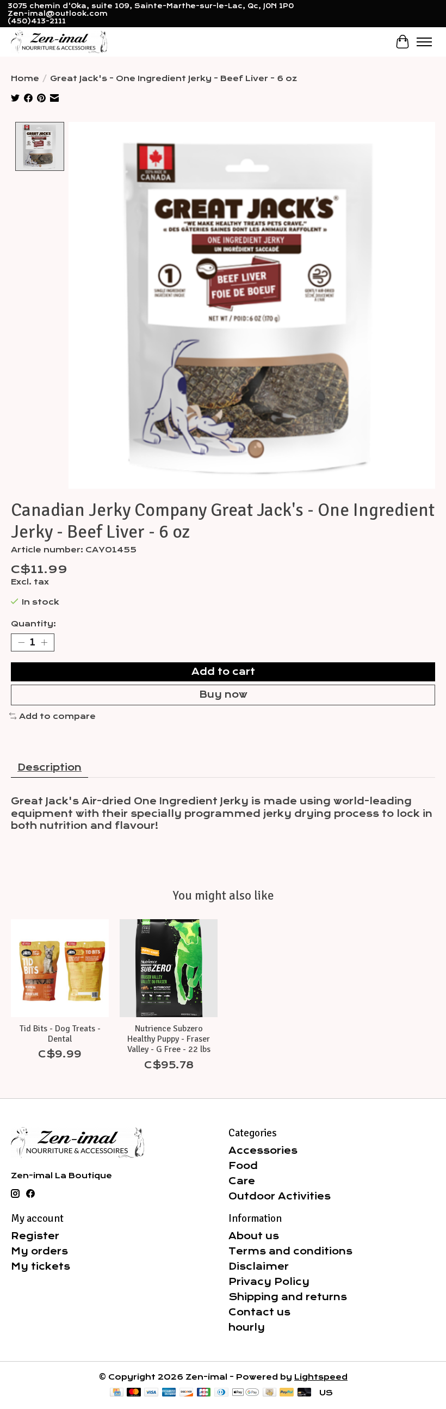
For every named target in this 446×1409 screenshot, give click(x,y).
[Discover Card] (186, 1393)
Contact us (259, 1312)
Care (241, 1181)
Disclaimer (258, 1266)
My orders (39, 1251)
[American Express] (169, 1393)
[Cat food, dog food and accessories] (59, 41)
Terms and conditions (290, 1251)
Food (243, 1165)
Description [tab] (49, 767)
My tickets (40, 1266)
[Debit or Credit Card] (305, 1393)
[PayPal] (287, 1393)
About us (253, 1235)
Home (25, 78)
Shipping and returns (287, 1296)
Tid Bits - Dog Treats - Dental (60, 1033)
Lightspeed (321, 1377)
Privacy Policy (268, 1281)
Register (35, 1235)
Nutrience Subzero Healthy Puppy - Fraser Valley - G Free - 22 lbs (168, 1039)
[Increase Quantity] (44, 643)
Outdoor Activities (279, 1196)
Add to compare (57, 716)
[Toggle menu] (424, 42)
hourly (246, 1327)
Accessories (263, 1150)
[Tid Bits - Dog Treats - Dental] (60, 968)
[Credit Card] (116, 1393)
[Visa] (151, 1393)
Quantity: (33, 623)
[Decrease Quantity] (21, 643)
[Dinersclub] (221, 1393)
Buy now (223, 694)
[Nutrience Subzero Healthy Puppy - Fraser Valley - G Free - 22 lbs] (169, 968)
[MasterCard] (134, 1393)
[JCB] (204, 1393)
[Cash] (269, 1393)
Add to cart (223, 671)
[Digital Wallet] (245, 1393)
